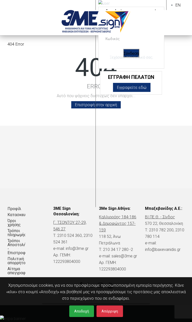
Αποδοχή (81, 311)
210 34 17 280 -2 (118, 249)
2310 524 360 (69, 235)
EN (178, 5)
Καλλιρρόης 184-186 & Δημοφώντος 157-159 (117, 223)
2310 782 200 (161, 230)
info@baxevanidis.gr (162, 249)
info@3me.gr (77, 248)
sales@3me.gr (124, 256)
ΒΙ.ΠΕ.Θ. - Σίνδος (160, 217)
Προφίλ (14, 208)
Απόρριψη (110, 311)
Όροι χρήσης (14, 222)
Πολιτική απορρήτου (16, 260)
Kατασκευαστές (16, 214)
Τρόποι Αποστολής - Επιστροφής (16, 246)
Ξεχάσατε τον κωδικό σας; (131, 57)
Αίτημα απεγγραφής (16, 270)
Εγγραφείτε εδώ (131, 87)
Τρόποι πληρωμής (16, 232)
